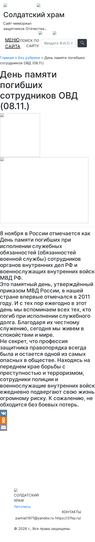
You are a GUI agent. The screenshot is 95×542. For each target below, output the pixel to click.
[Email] (47, 427)
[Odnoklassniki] (47, 420)
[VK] (47, 413)
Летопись (22, 506)
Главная (7, 57)
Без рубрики (29, 57)
